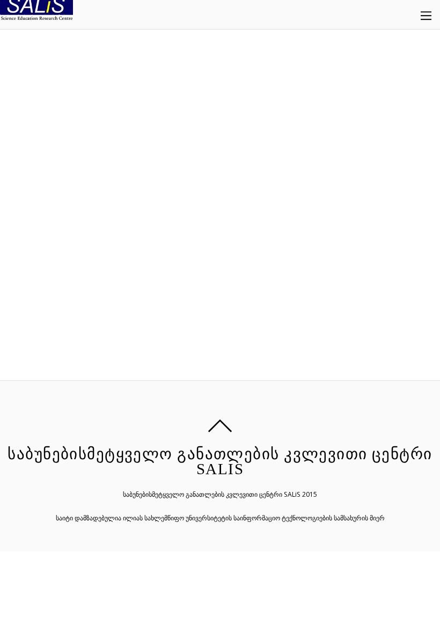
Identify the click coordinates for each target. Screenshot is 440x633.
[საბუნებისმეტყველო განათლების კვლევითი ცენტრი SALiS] (36, 14)
